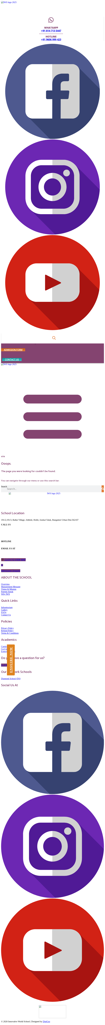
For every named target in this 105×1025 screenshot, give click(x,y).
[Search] (103, 488)
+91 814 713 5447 (51, 30)
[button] (35, 344)
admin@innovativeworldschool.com (13, 552)
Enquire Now (11, 660)
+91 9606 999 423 (51, 39)
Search (4, 486)
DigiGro (46, 1021)
